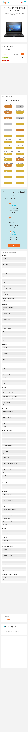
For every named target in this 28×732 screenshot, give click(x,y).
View (22, 54)
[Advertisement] (14, 79)
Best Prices (7, 49)
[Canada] (21, 2)
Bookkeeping (20, 122)
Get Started (14, 245)
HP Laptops (8, 619)
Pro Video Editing (8, 104)
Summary (7, 100)
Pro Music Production (8, 122)
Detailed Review (16, 100)
